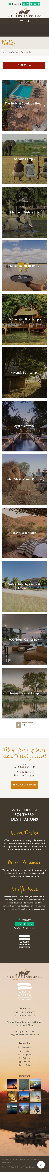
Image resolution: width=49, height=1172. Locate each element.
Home (4, 52)
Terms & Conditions (26, 1167)
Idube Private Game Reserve (24, 479)
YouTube (26, 1065)
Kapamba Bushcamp (23, 266)
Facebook (26, 1047)
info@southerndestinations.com (25, 1034)
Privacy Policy (8, 1167)
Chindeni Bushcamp (23, 212)
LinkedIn (26, 1061)
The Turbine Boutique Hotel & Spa (23, 105)
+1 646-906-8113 (27, 1015)
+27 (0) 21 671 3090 (25, 1031)
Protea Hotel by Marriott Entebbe (23, 586)
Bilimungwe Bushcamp (23, 319)
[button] (41, 1165)
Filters (22, 65)
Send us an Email (24, 784)
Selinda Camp (23, 159)
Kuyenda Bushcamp (23, 372)
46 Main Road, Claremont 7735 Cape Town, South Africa (24, 1023)
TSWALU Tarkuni (24, 533)
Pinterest (26, 1058)
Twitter (26, 1051)
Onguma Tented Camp (23, 693)
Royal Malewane (24, 426)
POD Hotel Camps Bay (23, 639)
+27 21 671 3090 (27, 1012)
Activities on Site (16, 52)
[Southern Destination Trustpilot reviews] (15, 4)
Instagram (26, 1054)
